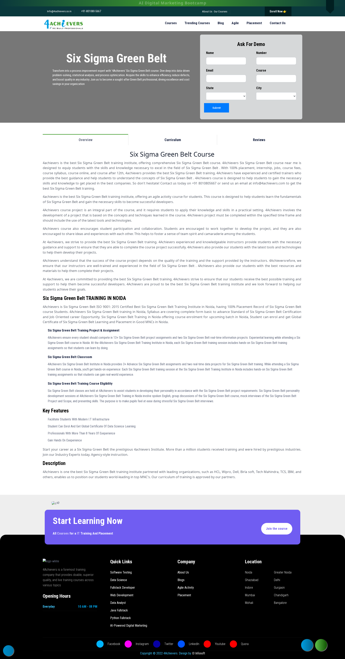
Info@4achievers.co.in (59, 11)
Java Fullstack (119, 610)
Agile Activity (185, 587)
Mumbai (250, 595)
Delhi (277, 580)
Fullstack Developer (122, 587)
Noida (248, 572)
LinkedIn (193, 644)
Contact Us (278, 23)
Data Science (118, 580)
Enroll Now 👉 (278, 11)
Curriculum (173, 140)
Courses (171, 23)
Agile (235, 23)
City (259, 88)
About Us (207, 11)
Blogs (180, 580)
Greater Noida (282, 572)
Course (261, 70)
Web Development (121, 595)
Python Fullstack (120, 618)
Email (209, 70)
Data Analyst (118, 603)
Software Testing (121, 572)
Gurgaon (279, 587)
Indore (249, 587)
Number (261, 53)
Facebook (113, 644)
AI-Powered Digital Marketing (128, 625)
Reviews (259, 140)
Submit (216, 107)
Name (210, 53)
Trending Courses (197, 23)
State (210, 88)
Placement (254, 23)
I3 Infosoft (198, 653)
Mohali (249, 603)
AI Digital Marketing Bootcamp (172, 3)
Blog (221, 23)
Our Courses (220, 11)
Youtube (219, 644)
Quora (244, 644)
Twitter (168, 644)
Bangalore (280, 603)
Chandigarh (281, 595)
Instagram (142, 644)
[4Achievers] (63, 24)
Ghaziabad (251, 580)
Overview (85, 140)
